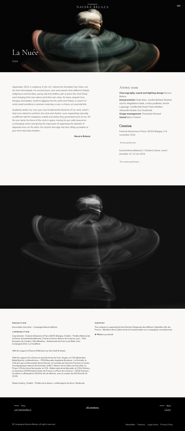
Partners (141, 424)
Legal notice (152, 424)
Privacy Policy (166, 424)
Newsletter (130, 424)
